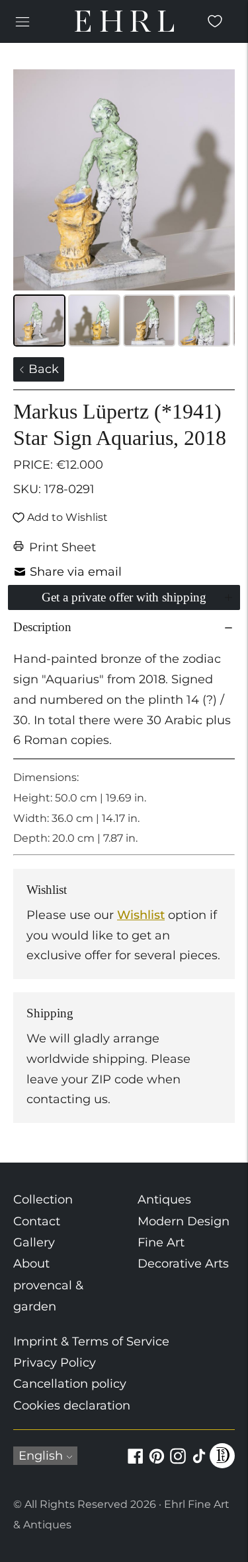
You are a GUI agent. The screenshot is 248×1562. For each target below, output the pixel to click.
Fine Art (161, 1242)
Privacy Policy (54, 1362)
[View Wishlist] (215, 21)
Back (42, 369)
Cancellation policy (69, 1383)
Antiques (164, 1199)
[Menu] (22, 21)
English (41, 1455)
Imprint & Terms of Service (91, 1341)
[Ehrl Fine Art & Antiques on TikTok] (199, 1463)
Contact (36, 1221)
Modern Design (183, 1221)
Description (42, 627)
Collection (43, 1199)
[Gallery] (124, 210)
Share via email (76, 571)
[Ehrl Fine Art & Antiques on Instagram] (178, 1463)
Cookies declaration (71, 1405)
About (31, 1263)
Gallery (34, 1242)
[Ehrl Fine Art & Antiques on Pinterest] (157, 1463)
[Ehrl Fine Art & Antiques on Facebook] (136, 1463)
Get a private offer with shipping (124, 597)
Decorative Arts (183, 1263)
